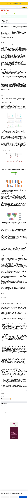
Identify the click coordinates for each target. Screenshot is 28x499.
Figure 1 (20, 108)
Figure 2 (20, 138)
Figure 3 (4, 145)
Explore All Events (18, 3)
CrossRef (3, 324)
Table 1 (22, 143)
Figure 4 (8, 197)
